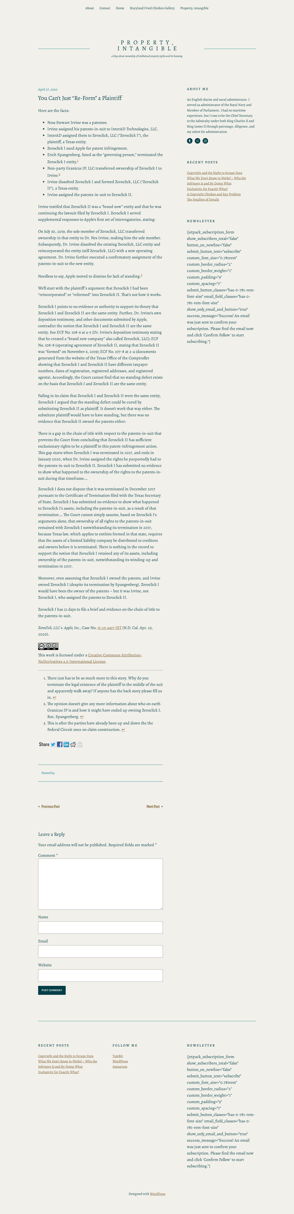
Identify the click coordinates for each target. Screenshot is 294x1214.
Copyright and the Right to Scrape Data (214, 172)
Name (43, 917)
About (89, 8)
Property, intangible (194, 8)
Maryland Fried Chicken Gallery (152, 8)
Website (45, 965)
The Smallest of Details (203, 199)
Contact (104, 8)
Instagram (120, 1066)
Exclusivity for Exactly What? (207, 189)
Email (43, 941)
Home (120, 8)
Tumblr (118, 1056)
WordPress (120, 1061)
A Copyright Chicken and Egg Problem (214, 194)
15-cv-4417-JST (109, 627)
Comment (48, 855)
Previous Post (50, 806)
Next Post (153, 806)
